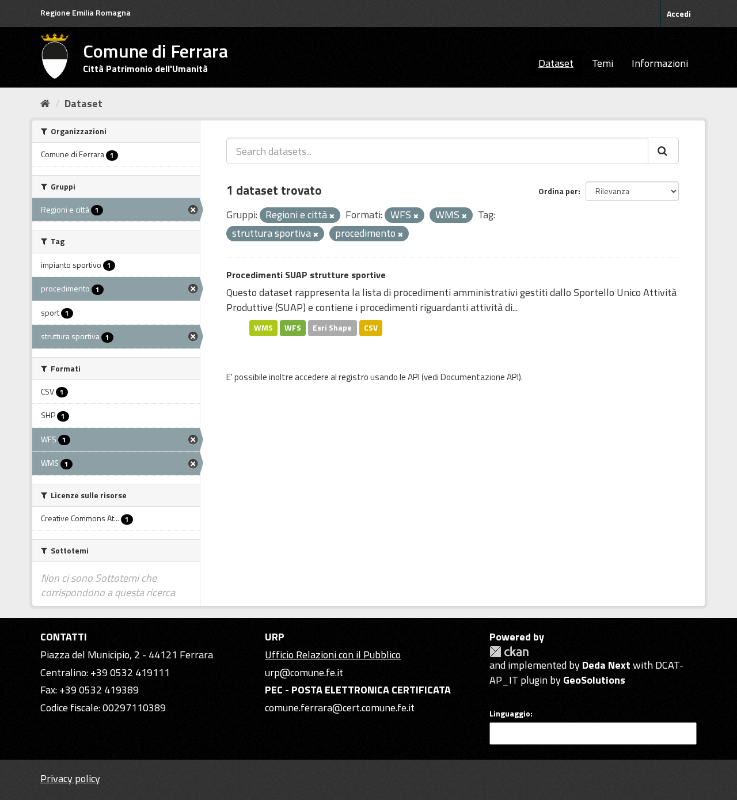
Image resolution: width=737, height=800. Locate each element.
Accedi (679, 13)
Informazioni (660, 63)
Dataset (555, 63)
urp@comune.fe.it (304, 672)
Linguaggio (509, 713)
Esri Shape (332, 327)
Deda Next (606, 665)
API (414, 377)
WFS (292, 327)
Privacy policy (70, 778)
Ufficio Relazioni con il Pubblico (333, 654)
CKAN (509, 652)
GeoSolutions (594, 680)
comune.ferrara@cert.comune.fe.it (340, 707)
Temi (602, 63)
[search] (663, 151)
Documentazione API (479, 377)
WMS (263, 327)
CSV (371, 327)
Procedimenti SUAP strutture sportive (306, 275)
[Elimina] (332, 216)
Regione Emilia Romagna (85, 12)
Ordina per (558, 191)
